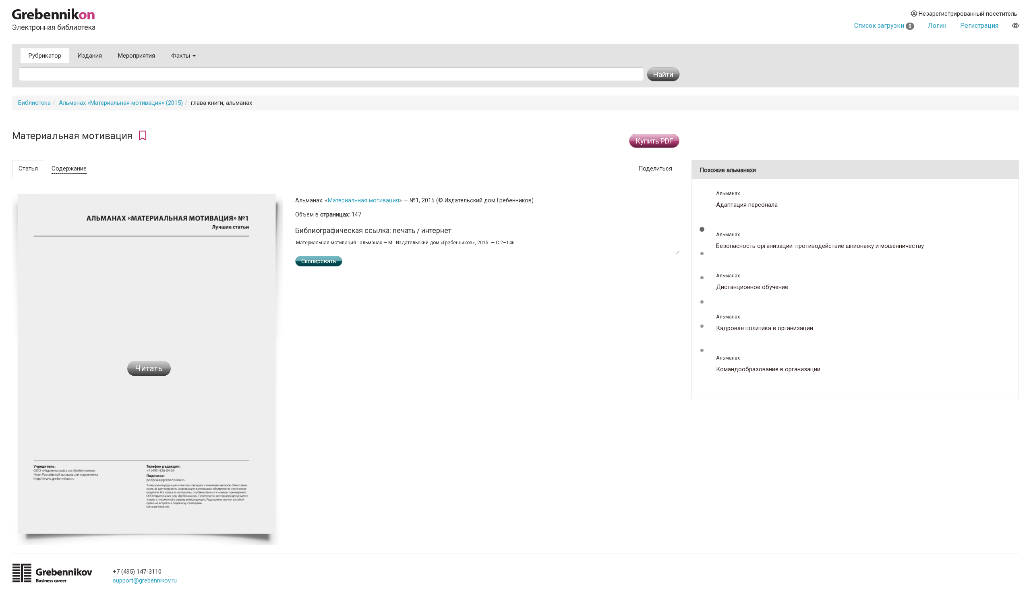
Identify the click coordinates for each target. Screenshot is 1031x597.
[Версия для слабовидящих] (1015, 26)
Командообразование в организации (768, 369)
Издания (89, 55)
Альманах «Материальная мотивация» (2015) (121, 102)
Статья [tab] (28, 168)
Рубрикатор (45, 55)
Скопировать (318, 261)
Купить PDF (654, 141)
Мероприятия (136, 55)
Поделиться (655, 168)
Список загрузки (882, 25)
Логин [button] (937, 25)
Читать (149, 368)
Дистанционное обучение (752, 287)
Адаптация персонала (747, 205)
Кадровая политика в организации (764, 328)
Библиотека (34, 102)
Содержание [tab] (69, 168)
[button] (702, 229)
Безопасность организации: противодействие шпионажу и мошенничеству (820, 246)
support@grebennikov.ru (145, 580)
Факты (181, 55)
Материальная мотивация (363, 200)
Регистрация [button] (979, 25)
